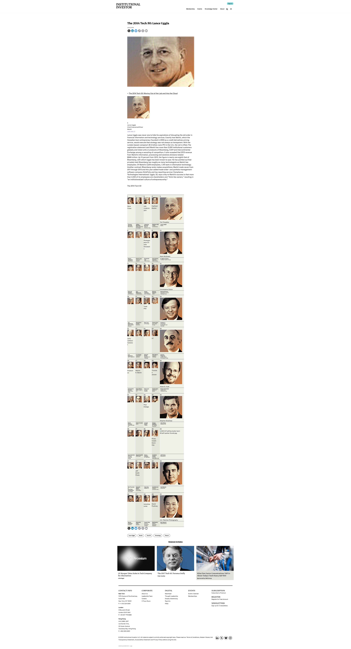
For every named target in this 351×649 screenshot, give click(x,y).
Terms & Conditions (193, 637)
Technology (158, 535)
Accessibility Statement (142, 640)
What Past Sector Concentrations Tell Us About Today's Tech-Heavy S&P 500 (213, 574)
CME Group (208, 578)
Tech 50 (149, 535)
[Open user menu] (231, 8)
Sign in (230, 3)
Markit (141, 535)
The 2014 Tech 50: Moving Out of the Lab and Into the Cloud (153, 93)
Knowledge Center (211, 9)
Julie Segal (121, 578)
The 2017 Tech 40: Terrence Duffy (171, 573)
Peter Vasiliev (161, 576)
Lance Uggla (132, 535)
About (222, 9)
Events (199, 9)
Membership (190, 9)
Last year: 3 (131, 131)
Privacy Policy (158, 640)
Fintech (167, 535)
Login (131, 645)
